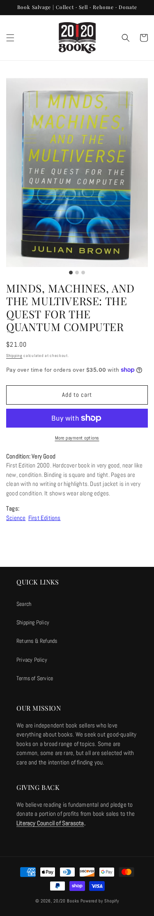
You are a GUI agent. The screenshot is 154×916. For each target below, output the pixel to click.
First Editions (44, 518)
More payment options (77, 438)
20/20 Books (66, 901)
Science (15, 518)
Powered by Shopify (99, 901)
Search (23, 604)
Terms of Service (34, 678)
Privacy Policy (31, 659)
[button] (10, 38)
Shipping (14, 355)
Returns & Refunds (36, 640)
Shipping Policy (32, 622)
